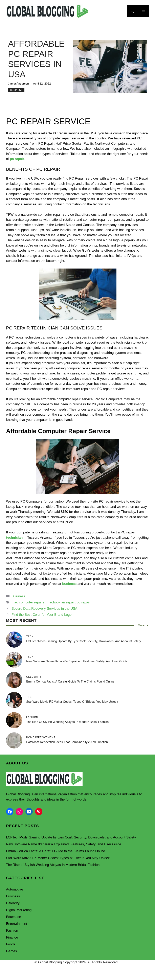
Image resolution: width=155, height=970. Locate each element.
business (69, 584)
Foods (10, 944)
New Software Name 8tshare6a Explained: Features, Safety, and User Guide (76, 661)
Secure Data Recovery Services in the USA (44, 608)
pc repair (17, 159)
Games (11, 951)
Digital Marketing (18, 910)
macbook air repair (61, 602)
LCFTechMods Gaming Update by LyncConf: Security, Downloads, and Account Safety (83, 641)
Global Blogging (18, 794)
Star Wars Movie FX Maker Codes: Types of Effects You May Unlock (72, 701)
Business (16, 90)
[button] (132, 11)
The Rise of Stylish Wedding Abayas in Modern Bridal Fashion (67, 721)
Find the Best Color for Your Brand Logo (41, 615)
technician (14, 537)
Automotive (14, 889)
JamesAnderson (18, 83)
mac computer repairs (28, 602)
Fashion (12, 930)
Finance (12, 937)
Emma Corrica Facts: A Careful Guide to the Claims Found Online (70, 681)
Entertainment (16, 924)
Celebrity (13, 903)
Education (13, 917)
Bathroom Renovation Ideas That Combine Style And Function (67, 742)
